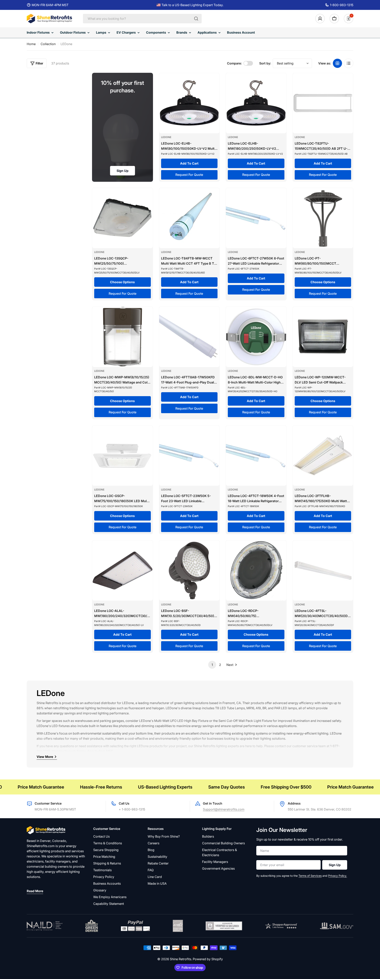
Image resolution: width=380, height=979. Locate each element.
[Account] (320, 18)
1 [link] (212, 665)
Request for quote (189, 175)
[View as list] (348, 63)
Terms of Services (310, 875)
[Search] (196, 18)
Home (31, 44)
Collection (48, 44)
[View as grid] (337, 63)
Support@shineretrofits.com (223, 809)
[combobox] (142, 18)
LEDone (166, 137)
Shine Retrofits (180, 959)
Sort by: (265, 63)
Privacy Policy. (337, 875)
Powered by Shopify (208, 959)
